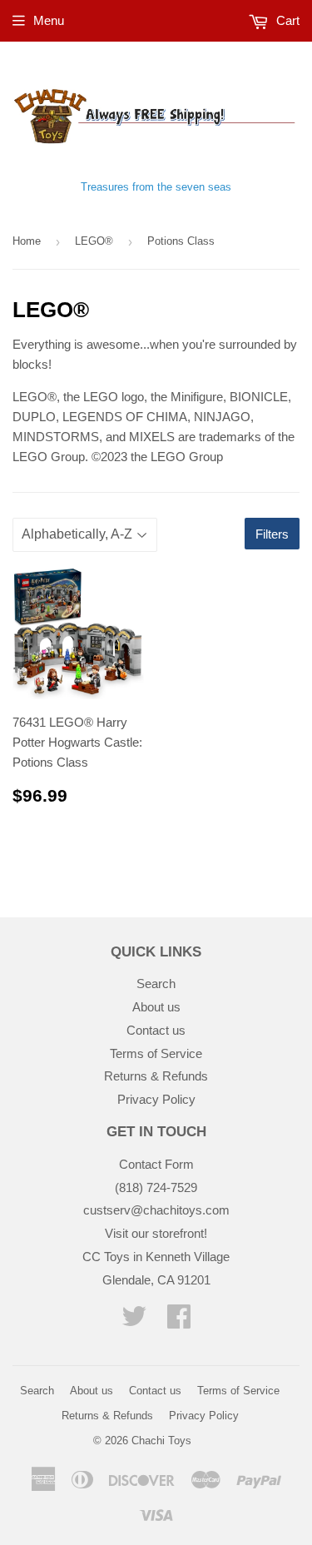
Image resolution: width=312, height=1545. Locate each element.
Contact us (156, 1030)
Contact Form (156, 1164)
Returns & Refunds (156, 1076)
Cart (286, 20)
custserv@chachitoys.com (156, 1210)
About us (156, 1007)
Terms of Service (156, 1053)
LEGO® (94, 241)
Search (156, 983)
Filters (272, 534)
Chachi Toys (161, 1440)
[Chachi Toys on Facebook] (178, 1321)
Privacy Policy (156, 1099)
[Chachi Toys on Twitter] (133, 1321)
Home (26, 241)
